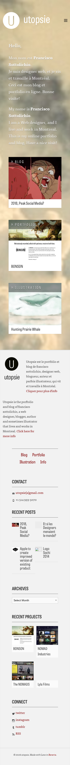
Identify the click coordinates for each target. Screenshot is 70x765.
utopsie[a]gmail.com (29, 492)
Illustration (27, 462)
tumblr (20, 726)
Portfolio (38, 454)
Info (43, 462)
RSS (18, 733)
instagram (22, 719)
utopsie (30, 18)
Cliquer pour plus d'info (41, 390)
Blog (24, 454)
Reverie (52, 755)
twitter (20, 712)
